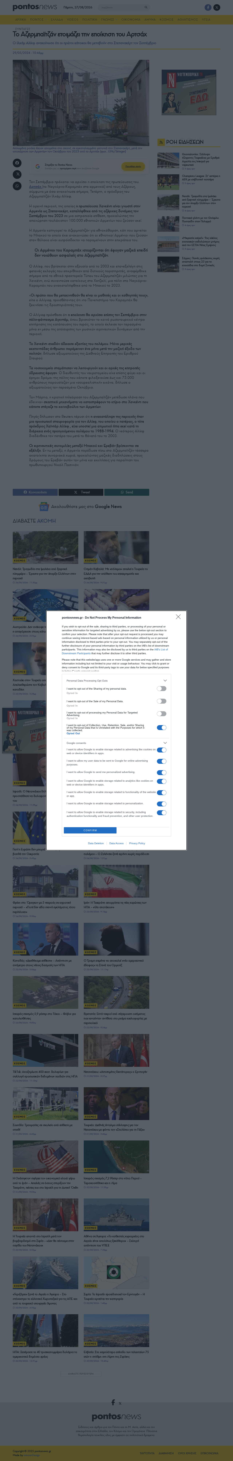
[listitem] (116, 680)
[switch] (161, 688)
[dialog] (116, 730)
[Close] (179, 617)
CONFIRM (90, 830)
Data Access (116, 843)
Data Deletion (96, 843)
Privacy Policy (137, 843)
